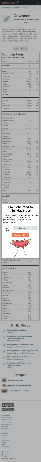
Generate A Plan (20, 235)
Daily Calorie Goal (7, 228)
